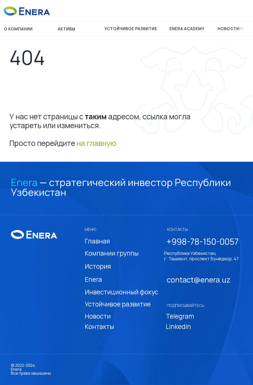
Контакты (99, 326)
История (98, 266)
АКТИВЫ (66, 29)
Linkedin (178, 326)
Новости (98, 316)
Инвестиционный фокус (121, 291)
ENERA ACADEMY (187, 28)
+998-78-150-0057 (203, 241)
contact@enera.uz (198, 280)
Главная (97, 241)
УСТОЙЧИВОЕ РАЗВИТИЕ (131, 28)
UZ (230, 28)
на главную (96, 143)
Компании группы (112, 253)
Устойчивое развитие (118, 304)
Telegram (180, 316)
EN (240, 28)
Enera (93, 279)
